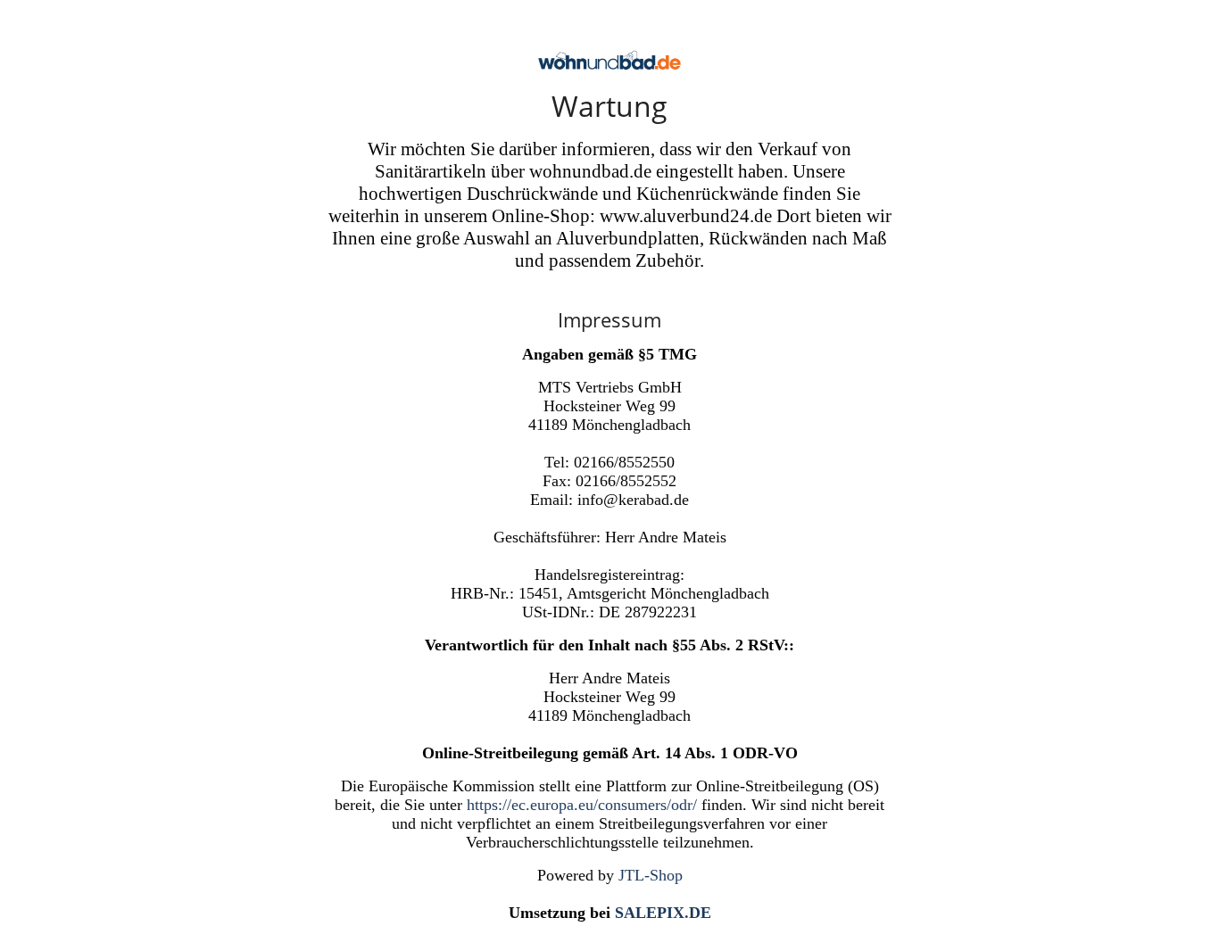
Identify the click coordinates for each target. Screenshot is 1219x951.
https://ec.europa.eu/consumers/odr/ (582, 805)
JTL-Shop (650, 875)
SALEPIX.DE (663, 913)
